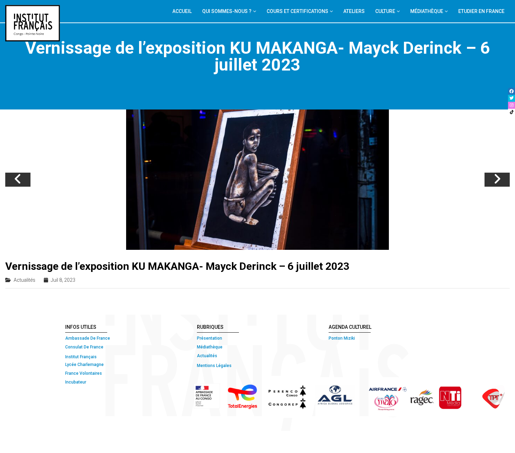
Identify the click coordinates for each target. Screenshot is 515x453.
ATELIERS (354, 11)
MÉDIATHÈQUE (426, 11)
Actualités (24, 280)
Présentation (209, 338)
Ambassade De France (87, 338)
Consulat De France (84, 347)
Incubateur (75, 382)
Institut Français (81, 356)
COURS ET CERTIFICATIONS (297, 11)
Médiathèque (209, 347)
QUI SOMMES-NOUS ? (227, 11)
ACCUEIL (182, 11)
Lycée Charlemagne (84, 364)
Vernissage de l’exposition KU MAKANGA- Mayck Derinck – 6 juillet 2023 (177, 266)
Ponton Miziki (342, 338)
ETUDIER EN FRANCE (481, 11)
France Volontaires (83, 373)
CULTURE (385, 11)
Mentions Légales (214, 365)
